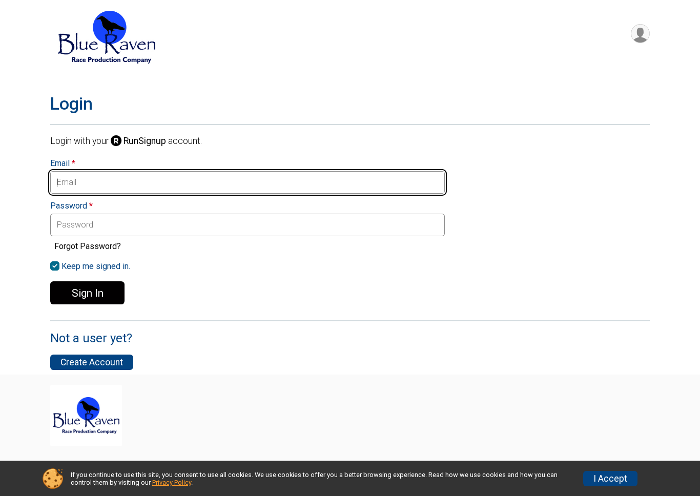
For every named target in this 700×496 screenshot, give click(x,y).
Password (71, 206)
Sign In (88, 293)
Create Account (91, 362)
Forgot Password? (87, 246)
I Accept (610, 478)
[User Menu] (640, 33)
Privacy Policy (171, 482)
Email (62, 163)
